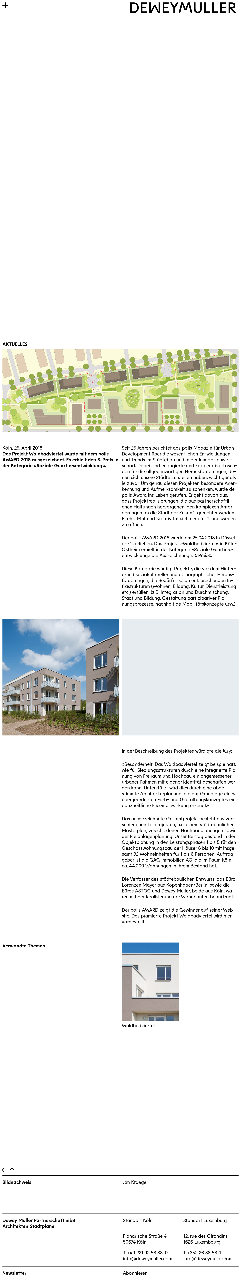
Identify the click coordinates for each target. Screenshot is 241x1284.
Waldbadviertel (138, 1025)
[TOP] (4, 1170)
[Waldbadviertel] (150, 982)
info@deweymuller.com (147, 1258)
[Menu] (5, 5)
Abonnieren (135, 1273)
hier (227, 915)
